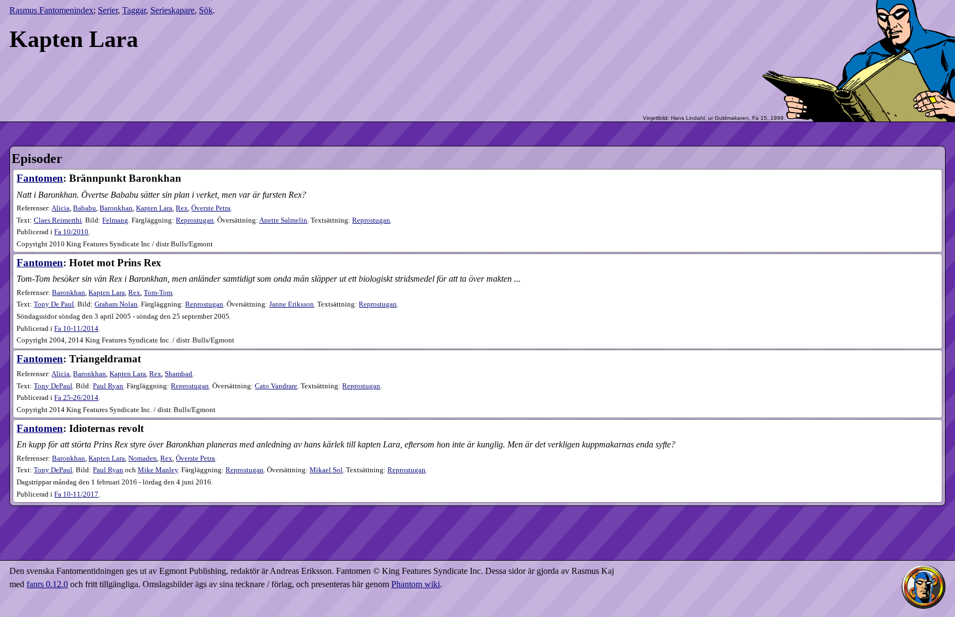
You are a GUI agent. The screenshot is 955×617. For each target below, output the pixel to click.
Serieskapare (172, 10)
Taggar (134, 10)
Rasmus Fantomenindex (51, 10)
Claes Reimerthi (58, 220)
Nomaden (142, 458)
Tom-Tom (158, 293)
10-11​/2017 (76, 494)
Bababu (84, 208)
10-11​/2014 (76, 329)
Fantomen (40, 178)
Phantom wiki (415, 584)
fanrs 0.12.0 (47, 584)
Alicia (60, 208)
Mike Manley (158, 470)
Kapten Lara (154, 208)
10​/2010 (71, 232)
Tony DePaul (53, 386)
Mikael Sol (326, 470)
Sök (206, 10)
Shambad (178, 374)
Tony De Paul (54, 304)
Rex (182, 208)
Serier (108, 10)
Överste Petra (210, 208)
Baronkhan (116, 208)
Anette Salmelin (283, 220)
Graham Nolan (116, 304)
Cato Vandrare (276, 386)
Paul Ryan (108, 386)
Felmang (115, 220)
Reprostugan (195, 220)
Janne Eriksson (291, 304)
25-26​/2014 (76, 398)
